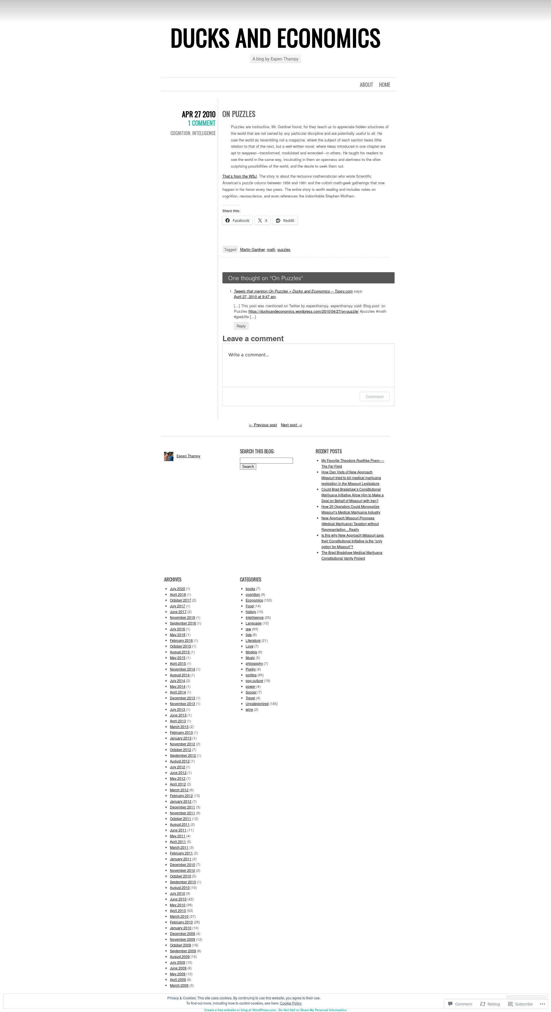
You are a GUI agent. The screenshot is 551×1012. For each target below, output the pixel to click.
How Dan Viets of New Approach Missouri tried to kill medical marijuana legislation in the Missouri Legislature (351, 477)
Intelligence (204, 133)
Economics (254, 600)
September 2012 (183, 755)
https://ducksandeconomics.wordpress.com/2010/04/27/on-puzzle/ (304, 311)
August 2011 (180, 824)
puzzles (284, 249)
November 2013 (182, 703)
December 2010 (182, 864)
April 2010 (178, 910)
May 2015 (177, 657)
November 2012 (182, 743)
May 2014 (177, 686)
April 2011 (178, 841)
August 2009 (180, 956)
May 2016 (177, 634)
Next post (291, 424)
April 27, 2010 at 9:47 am (255, 296)
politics (251, 674)
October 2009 (180, 944)
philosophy (254, 663)
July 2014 (177, 680)
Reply (241, 326)
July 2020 (177, 588)
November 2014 (182, 669)
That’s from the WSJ (239, 176)
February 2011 (181, 852)
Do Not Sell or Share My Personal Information (312, 1010)
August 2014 (180, 674)
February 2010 (181, 921)
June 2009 (178, 967)
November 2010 (182, 870)
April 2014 (178, 692)
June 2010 (178, 898)
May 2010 (177, 904)
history (251, 611)
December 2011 (182, 806)
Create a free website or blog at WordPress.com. (240, 1010)
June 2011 (178, 829)
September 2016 (183, 623)
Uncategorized (257, 703)
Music (250, 657)
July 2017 (177, 605)
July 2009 (177, 962)
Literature (253, 640)
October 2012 (180, 749)
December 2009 (182, 933)
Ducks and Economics (275, 37)
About (366, 84)
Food (250, 605)
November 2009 (182, 939)
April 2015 (178, 663)
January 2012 (180, 801)
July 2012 (177, 766)
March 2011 (179, 847)
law (248, 628)
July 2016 (177, 628)
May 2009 (177, 973)
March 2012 (179, 789)
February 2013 (181, 732)
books (250, 588)
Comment (375, 396)
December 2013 (182, 697)
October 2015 (180, 646)
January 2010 (180, 927)
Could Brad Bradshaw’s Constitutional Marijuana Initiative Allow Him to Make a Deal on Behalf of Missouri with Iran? (352, 495)
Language (254, 623)
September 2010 (183, 881)
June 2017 (178, 611)
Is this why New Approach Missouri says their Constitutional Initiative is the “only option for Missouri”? (352, 541)
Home (384, 84)
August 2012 (180, 760)
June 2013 (178, 715)
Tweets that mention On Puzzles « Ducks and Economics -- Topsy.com (293, 291)
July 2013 (177, 709)
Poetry (251, 669)
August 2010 (180, 887)
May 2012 (177, 778)
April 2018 (178, 594)
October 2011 (180, 818)
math (271, 249)
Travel (250, 697)
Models (251, 651)
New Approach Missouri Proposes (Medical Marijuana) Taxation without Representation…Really (350, 523)
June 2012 (178, 772)
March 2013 (179, 726)
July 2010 (177, 893)
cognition (180, 133)
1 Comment (202, 122)
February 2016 (181, 640)
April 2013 (178, 720)
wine (249, 709)
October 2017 (180, 600)
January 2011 (180, 858)
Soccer (251, 692)
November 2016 (182, 617)
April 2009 (178, 979)
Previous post (263, 424)
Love (249, 646)
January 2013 (180, 738)
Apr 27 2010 (199, 114)
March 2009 (179, 985)
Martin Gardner (252, 249)
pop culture (254, 680)
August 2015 (180, 651)
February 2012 (181, 795)
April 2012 (178, 783)
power (250, 686)
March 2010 (179, 916)
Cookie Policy (291, 1003)
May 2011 (177, 835)
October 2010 (180, 875)
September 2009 (183, 950)
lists (249, 634)
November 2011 (182, 812)
